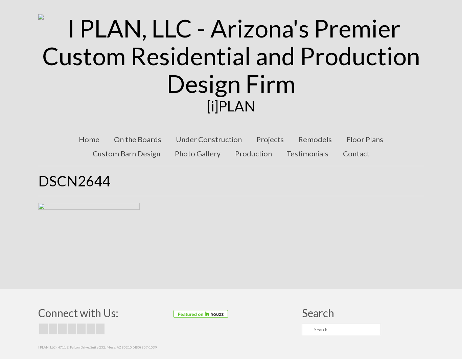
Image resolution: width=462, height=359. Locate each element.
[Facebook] (43, 329)
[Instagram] (62, 329)
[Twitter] (53, 329)
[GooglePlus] (72, 329)
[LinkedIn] (91, 329)
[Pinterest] (81, 329)
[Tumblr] (100, 329)
